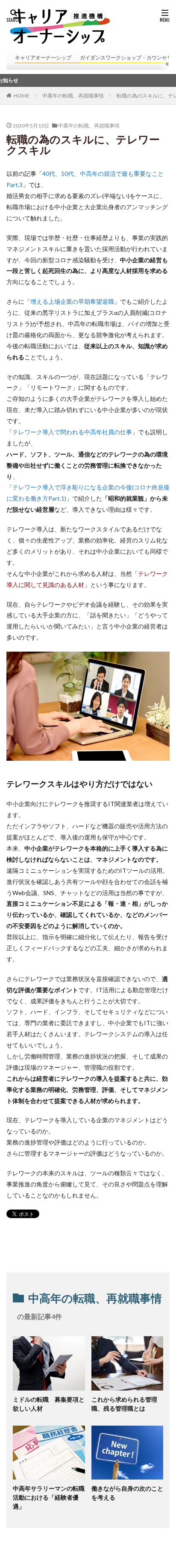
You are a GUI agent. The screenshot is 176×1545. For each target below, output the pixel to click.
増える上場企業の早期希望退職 (72, 301)
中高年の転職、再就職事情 (73, 95)
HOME (21, 95)
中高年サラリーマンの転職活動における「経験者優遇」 (49, 1497)
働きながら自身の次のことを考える (127, 1493)
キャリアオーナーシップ (43, 57)
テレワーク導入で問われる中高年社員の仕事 (72, 432)
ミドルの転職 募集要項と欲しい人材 (49, 1404)
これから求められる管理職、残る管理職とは (124, 1404)
